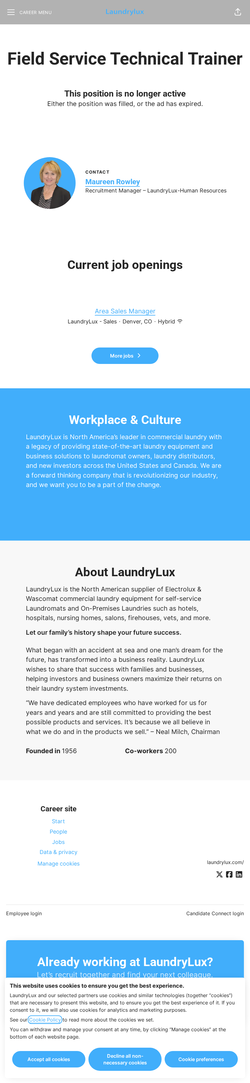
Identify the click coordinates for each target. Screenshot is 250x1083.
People (58, 831)
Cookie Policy (45, 1020)
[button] (237, 12)
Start (58, 821)
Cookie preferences (201, 1059)
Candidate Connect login (215, 913)
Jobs (58, 842)
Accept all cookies (48, 1059)
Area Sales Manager (125, 311)
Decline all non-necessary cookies (125, 1059)
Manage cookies (59, 863)
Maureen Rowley (112, 182)
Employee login (24, 913)
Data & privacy (58, 852)
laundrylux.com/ (225, 862)
